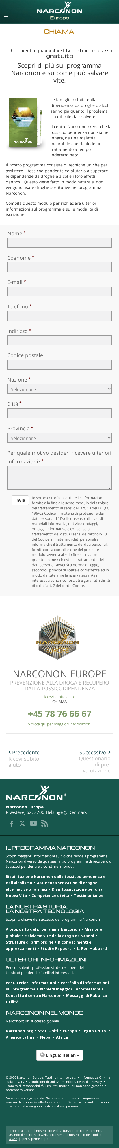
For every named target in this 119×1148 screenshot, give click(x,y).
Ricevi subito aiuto (59, 696)
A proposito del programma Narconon (43, 929)
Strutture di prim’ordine (29, 942)
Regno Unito (94, 1030)
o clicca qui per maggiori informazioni (59, 724)
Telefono (17, 306)
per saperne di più (35, 1138)
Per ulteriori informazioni (31, 982)
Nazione (17, 379)
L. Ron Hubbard (92, 948)
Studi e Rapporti (56, 948)
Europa (70, 1030)
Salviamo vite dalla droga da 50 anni (59, 935)
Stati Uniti (48, 1030)
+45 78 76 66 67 (59, 713)
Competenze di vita (50, 895)
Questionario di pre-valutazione (95, 761)
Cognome (19, 257)
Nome (14, 233)
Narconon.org (19, 1030)
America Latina (21, 1037)
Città (12, 403)
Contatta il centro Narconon (34, 995)
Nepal (45, 1037)
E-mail (15, 282)
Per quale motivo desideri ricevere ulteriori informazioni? (59, 457)
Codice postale (25, 355)
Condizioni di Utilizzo (45, 1081)
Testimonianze (88, 895)
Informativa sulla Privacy (83, 1081)
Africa (62, 1037)
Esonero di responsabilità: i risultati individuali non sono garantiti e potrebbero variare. (56, 1087)
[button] (59, 1058)
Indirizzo (17, 330)
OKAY (13, 1138)
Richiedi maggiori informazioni (70, 989)
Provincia (18, 428)
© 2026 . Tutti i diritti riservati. (41, 1077)
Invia (20, 500)
